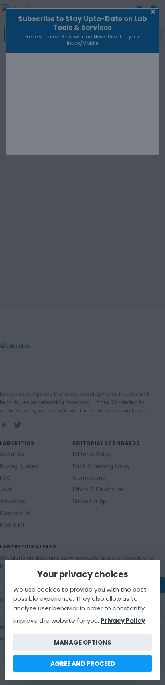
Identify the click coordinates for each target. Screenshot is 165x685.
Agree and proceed (82, 663)
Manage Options (82, 642)
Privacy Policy (123, 620)
